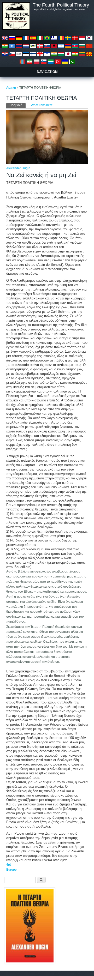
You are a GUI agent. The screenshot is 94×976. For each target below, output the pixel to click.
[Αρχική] (16, 29)
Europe (11, 869)
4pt (8, 864)
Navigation (47, 72)
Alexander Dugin (18, 168)
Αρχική (11, 87)
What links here (42, 105)
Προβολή (17, 105)
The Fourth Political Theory (61, 5)
